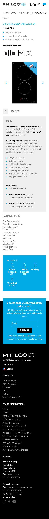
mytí (5, 391)
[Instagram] (4, 503)
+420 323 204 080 (13, 478)
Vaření (13, 13)
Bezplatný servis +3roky (14, 430)
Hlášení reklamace (11, 420)
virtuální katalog (11, 423)
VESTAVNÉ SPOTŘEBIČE (12, 398)
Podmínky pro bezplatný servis (17, 433)
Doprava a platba (10, 440)
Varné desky (24, 13)
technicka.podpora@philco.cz (20, 487)
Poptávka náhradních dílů (15, 416)
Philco (5, 13)
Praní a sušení (9, 384)
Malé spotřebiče (10, 381)
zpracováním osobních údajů (30, 339)
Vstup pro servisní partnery (15, 437)
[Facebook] (9, 503)
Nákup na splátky (11, 447)
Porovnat (14, 111)
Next (43, 83)
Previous (6, 83)
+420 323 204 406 (13, 491)
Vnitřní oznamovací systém (15, 450)
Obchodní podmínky (12, 443)
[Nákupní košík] (35, 4)
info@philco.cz (14, 474)
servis (5, 413)
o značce (7, 409)
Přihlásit (24, 330)
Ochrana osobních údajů (14, 426)
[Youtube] (14, 503)
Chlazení (7, 387)
